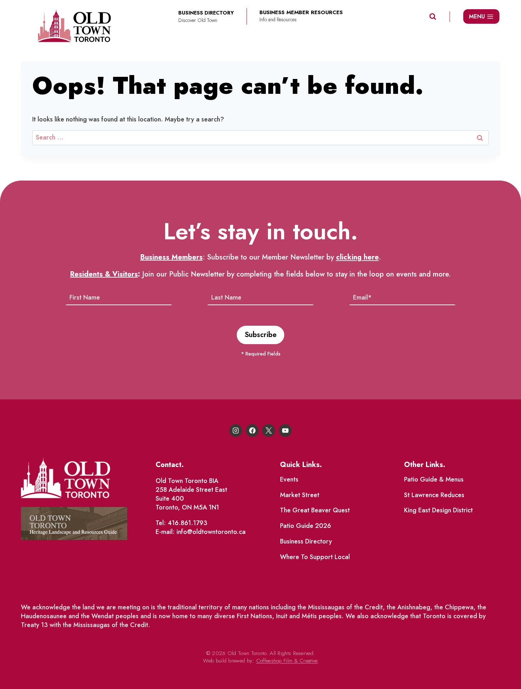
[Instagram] (235, 430)
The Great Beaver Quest (315, 510)
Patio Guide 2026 (305, 525)
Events (289, 479)
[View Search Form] (433, 17)
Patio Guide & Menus (434, 479)
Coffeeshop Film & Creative (287, 661)
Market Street (299, 495)
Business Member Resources (301, 12)
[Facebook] (252, 430)
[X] (268, 430)
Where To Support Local (315, 557)
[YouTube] (285, 430)
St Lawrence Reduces (434, 495)
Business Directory (306, 541)
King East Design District (438, 510)
